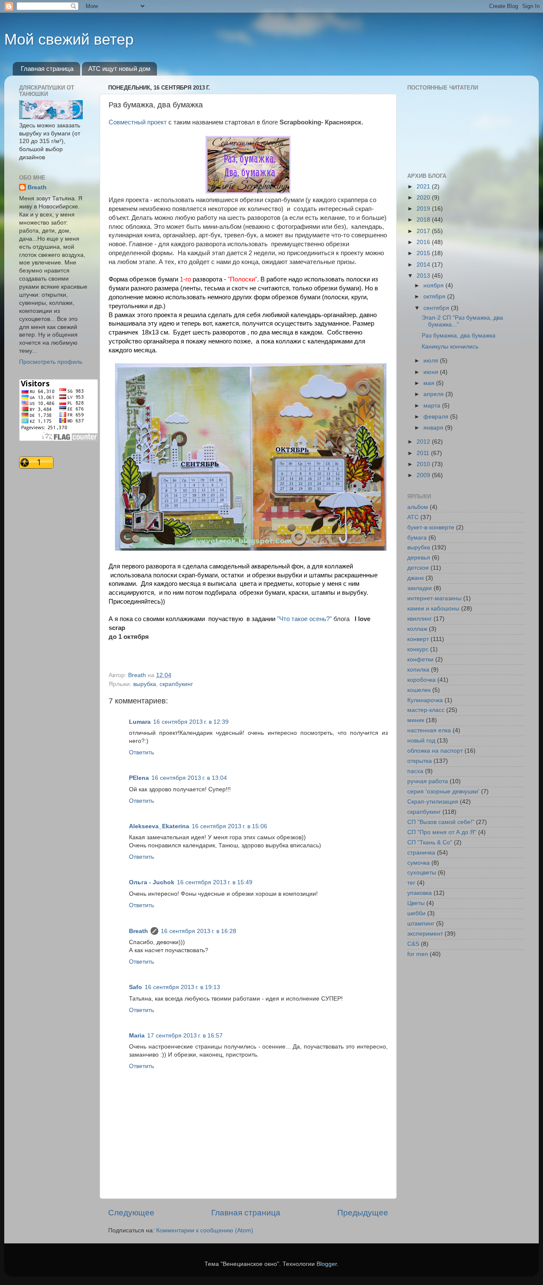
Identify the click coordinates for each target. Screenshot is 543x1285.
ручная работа (427, 781)
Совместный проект (138, 122)
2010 (424, 464)
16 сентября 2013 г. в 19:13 (182, 987)
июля (431, 360)
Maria (137, 1035)
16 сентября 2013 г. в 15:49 (214, 882)
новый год (421, 740)
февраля (436, 416)
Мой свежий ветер (69, 39)
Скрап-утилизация (432, 802)
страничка (421, 852)
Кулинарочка (425, 700)
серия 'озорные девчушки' (443, 791)
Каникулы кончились (450, 346)
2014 (424, 264)
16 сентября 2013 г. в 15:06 (229, 826)
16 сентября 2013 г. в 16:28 (198, 931)
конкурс (417, 649)
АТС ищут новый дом (119, 68)
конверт (418, 639)
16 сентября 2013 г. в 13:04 (189, 778)
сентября (437, 308)
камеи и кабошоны (433, 608)
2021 (424, 186)
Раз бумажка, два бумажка (458, 335)
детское (418, 568)
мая (429, 383)
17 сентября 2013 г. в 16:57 (185, 1035)
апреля (434, 394)
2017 (424, 231)
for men (417, 954)
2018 (424, 220)
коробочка (421, 680)
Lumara (140, 722)
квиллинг (419, 619)
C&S (413, 944)
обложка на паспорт (435, 751)
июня (431, 372)
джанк (415, 578)
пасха (415, 771)
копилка (418, 669)
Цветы (416, 903)
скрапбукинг (176, 684)
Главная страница (47, 68)
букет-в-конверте (430, 527)
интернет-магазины (434, 598)
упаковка (419, 893)
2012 (424, 442)
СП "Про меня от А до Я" (441, 832)
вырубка (144, 684)
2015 (424, 253)
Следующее (131, 1212)
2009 (424, 475)
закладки (419, 588)
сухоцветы (421, 872)
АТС (413, 517)
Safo (135, 987)
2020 (424, 197)
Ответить (141, 752)
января (434, 428)
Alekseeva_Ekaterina (159, 826)
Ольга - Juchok (151, 882)
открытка (419, 761)
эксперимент (425, 934)
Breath (138, 931)
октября (435, 296)
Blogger (326, 1264)
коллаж (417, 629)
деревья (418, 557)
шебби (416, 913)
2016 (424, 242)
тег (411, 883)
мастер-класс (426, 710)
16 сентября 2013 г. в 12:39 (191, 722)
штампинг (420, 923)
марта (432, 405)
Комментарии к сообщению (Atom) (204, 1230)
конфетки (420, 659)
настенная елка (429, 730)
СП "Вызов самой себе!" (440, 822)
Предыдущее (362, 1212)
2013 (424, 276)
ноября (434, 285)
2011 (424, 453)
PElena (139, 778)
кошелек (419, 690)
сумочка (418, 863)
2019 (424, 208)
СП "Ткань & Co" (429, 842)
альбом (417, 507)
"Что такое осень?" (304, 619)
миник (415, 720)
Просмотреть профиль (50, 362)
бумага (417, 537)
